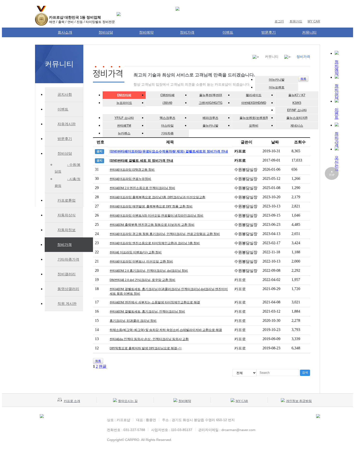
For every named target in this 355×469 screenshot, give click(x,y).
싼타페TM (124, 125)
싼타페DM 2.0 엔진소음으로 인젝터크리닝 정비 (142, 188)
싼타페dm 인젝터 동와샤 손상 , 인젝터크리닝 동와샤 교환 (149, 339)
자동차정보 (66, 230)
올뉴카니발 (210, 125)
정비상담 (106, 32)
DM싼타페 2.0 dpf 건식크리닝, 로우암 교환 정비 (142, 280)
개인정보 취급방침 (299, 401)
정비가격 (187, 32)
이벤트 (227, 32)
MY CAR (314, 21)
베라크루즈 (210, 118)
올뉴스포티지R (296, 118)
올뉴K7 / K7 (296, 95)
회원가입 (296, 21)
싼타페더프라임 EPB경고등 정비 (132, 169)
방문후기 (268, 32)
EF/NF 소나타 (297, 110)
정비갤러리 (66, 274)
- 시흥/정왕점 (67, 182)
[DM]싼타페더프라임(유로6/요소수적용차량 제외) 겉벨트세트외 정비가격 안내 (169, 151)
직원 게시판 (67, 304)
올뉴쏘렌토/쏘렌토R (254, 118)
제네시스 (297, 125)
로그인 (279, 21)
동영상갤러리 (68, 289)
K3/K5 (296, 103)
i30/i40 (167, 103)
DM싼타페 (124, 95)
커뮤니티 (309, 32)
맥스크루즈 (167, 118)
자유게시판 (66, 124)
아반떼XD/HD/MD (253, 103)
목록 (303, 79)
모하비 (253, 125)
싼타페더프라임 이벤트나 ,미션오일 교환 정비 (141, 261)
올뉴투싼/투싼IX (210, 95)
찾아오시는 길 (128, 401)
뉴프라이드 (124, 103)
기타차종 (167, 133)
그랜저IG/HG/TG (210, 103)
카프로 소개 (72, 401)
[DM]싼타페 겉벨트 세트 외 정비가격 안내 (141, 160)
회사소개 (65, 32)
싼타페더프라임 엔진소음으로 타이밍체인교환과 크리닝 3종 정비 (155, 243)
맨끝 (102, 366)
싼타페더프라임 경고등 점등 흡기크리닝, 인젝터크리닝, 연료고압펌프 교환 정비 (165, 234)
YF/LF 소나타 (124, 118)
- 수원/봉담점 (67, 168)
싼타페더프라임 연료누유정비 (130, 179)
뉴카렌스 (124, 133)
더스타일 (167, 125)
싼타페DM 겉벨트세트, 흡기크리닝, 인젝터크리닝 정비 (147, 311)
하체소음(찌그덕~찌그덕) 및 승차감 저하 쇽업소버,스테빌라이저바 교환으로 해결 (166, 330)
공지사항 (64, 94)
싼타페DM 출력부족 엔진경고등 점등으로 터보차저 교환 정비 (152, 225)
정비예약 (146, 32)
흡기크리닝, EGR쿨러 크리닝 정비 (133, 320)
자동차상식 (66, 215)
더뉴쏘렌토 (276, 87)
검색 (305, 372)
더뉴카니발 (276, 79)
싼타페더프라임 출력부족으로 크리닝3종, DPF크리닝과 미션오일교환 (157, 197)
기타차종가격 (68, 259)
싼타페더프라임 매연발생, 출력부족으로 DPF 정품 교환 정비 (151, 206)
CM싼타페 (167, 95)
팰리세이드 (254, 95)
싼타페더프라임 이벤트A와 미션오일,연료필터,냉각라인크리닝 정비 (156, 215)
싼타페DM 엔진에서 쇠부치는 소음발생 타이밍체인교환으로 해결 (155, 302)
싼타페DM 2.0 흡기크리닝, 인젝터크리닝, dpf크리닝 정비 (149, 270)
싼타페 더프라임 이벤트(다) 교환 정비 (136, 252)
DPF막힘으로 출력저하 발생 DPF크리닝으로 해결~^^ (146, 348)
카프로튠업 (66, 200)
